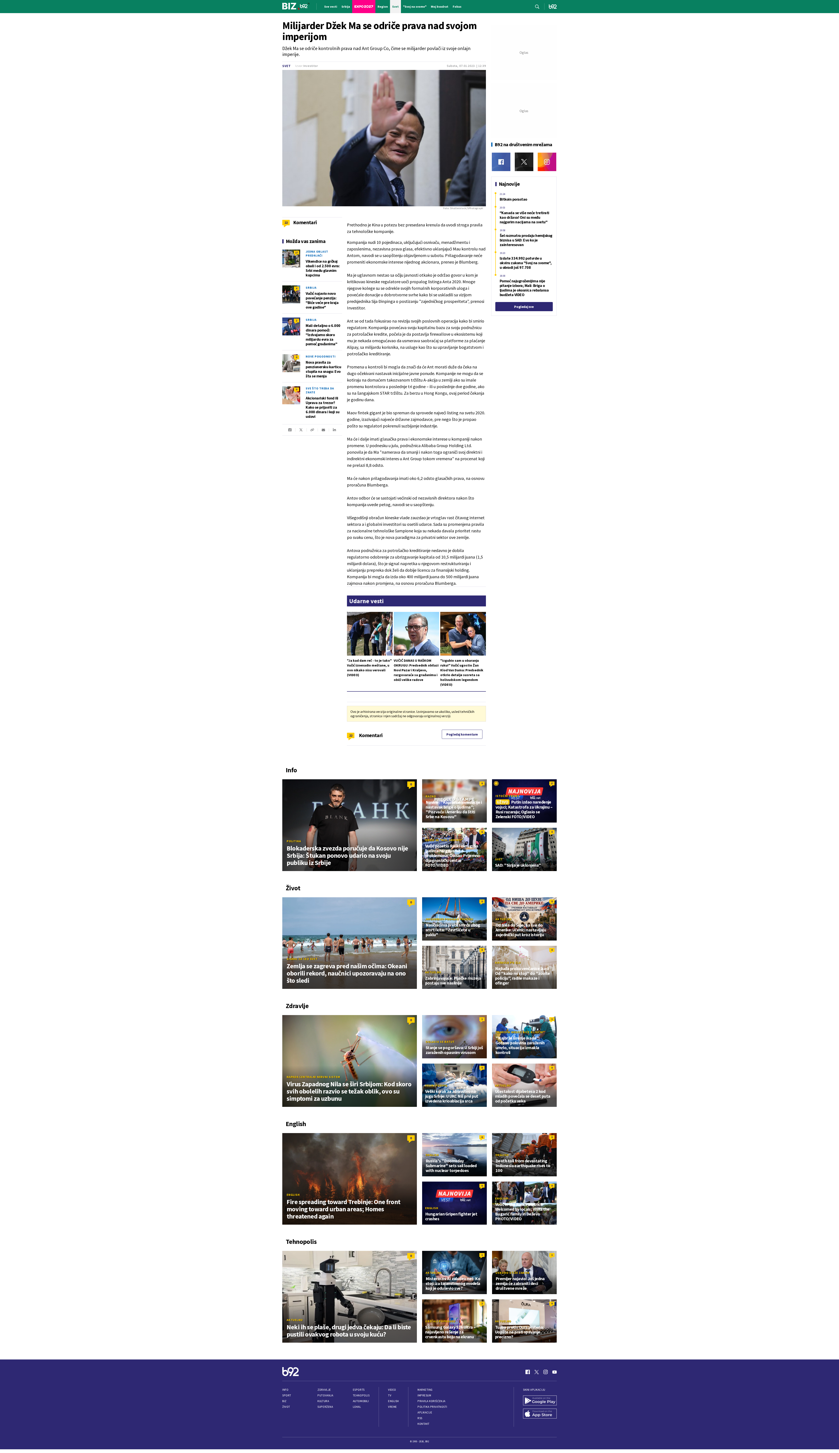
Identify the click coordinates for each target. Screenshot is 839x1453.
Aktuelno (504, 919)
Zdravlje (324, 1390)
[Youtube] (554, 1372)
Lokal (357, 1407)
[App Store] (540, 1414)
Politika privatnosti (432, 1407)
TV (389, 1395)
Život (286, 1407)
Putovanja (325, 1395)
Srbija (311, 288)
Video (392, 1390)
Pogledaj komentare (462, 734)
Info (285, 1390)
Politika (294, 841)
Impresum (424, 1395)
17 (296, 252)
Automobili (361, 1401)
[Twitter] (524, 162)
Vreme (392, 1407)
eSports (359, 1390)
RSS (420, 1418)
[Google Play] (540, 1401)
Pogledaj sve (524, 306)
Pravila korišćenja (432, 1401)
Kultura (323, 1401)
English (293, 1195)
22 (350, 735)
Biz (284, 1401)
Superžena (325, 1407)
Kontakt (424, 1424)
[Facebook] (501, 162)
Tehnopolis (361, 1395)
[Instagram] (547, 162)
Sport (286, 1395)
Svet (286, 66)
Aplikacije (425, 1412)
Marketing (425, 1390)
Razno (431, 796)
